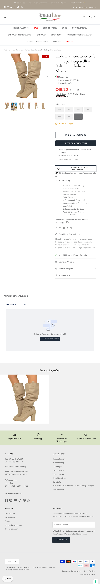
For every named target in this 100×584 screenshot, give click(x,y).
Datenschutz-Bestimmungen (71, 571)
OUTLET (69, 42)
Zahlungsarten (58, 474)
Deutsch (91, 7)
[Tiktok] (15, 7)
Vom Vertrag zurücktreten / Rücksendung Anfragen (73, 486)
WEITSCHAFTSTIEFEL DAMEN (79, 35)
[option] (27, 77)
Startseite (7, 50)
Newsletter (56, 482)
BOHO (64, 28)
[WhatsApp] (22, 7)
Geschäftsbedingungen (87, 574)
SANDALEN (41, 35)
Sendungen (57, 466)
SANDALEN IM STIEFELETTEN (20, 35)
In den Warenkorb (75, 135)
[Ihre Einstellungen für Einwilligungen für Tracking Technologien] (95, 581)
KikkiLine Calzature (16, 568)
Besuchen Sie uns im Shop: (16, 466)
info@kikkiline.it (16, 462)
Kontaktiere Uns (58, 478)
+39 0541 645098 (15, 459)
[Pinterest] (18, 7)
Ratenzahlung (58, 462)
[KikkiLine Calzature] (50, 17)
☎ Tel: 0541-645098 (80, 7)
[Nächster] (47, 76)
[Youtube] (11, 7)
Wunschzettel (58, 489)
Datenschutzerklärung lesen (75, 534)
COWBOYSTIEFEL (79, 28)
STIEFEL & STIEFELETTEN (37, 42)
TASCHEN (57, 42)
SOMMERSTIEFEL (50, 28)
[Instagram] (8, 7)
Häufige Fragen (58, 459)
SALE (36, 28)
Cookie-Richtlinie (89, 571)
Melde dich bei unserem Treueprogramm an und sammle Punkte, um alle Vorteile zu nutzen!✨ (50, 2)
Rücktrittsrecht (58, 470)
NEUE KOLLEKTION (21, 28)
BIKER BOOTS (57, 35)
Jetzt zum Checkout (76, 143)
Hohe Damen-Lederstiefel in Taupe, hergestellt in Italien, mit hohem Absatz (36, 50)
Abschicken (61, 540)
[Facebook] (4, 7)
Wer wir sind (10, 513)
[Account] (84, 16)
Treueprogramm (11, 529)
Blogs (7, 521)
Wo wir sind (10, 517)
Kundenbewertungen (13, 525)
